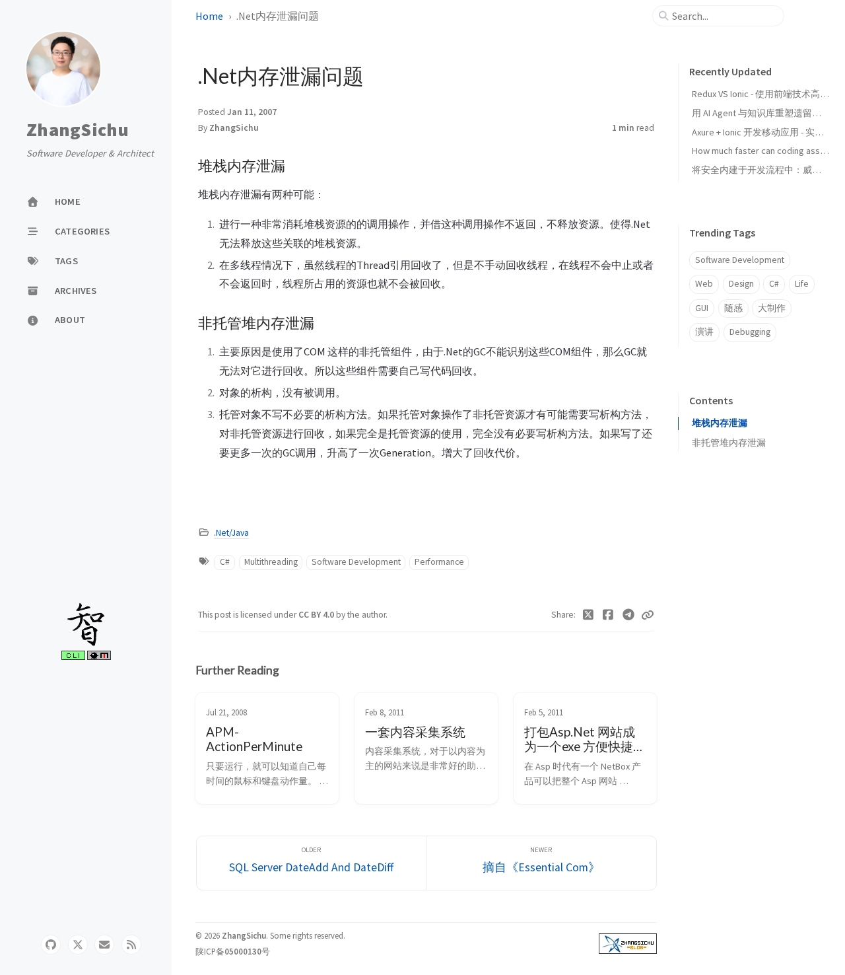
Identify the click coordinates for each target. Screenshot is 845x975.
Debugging (749, 332)
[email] (104, 944)
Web (704, 283)
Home (209, 15)
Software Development (356, 561)
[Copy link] (647, 615)
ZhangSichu (77, 130)
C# (225, 561)
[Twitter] (588, 615)
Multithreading (271, 561)
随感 (733, 308)
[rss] (131, 944)
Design (741, 283)
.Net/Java (231, 532)
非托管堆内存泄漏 (729, 443)
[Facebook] (608, 615)
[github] (51, 944)
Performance (439, 561)
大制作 (772, 308)
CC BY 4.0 (317, 614)
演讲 (704, 332)
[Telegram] (628, 615)
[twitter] (78, 944)
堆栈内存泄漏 (719, 423)
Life (802, 283)
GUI (701, 308)
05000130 (242, 951)
